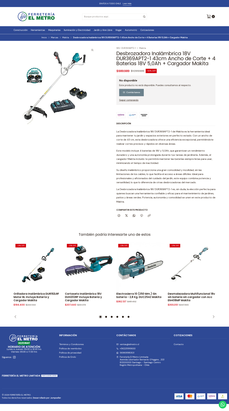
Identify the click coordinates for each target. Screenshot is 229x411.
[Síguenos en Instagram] (14, 357)
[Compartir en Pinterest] (141, 216)
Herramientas (38, 30)
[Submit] (144, 17)
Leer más (126, 3)
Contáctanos (133, 92)
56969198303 (127, 352)
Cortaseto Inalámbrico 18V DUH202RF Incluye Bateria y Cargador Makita (83, 297)
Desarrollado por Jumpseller (47, 397)
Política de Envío (67, 356)
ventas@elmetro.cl (129, 344)
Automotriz (131, 30)
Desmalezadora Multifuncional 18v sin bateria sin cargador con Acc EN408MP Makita (191, 297)
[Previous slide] (16, 317)
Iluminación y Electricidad (77, 30)
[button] (100, 317)
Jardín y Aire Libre (103, 30)
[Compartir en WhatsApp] (134, 216)
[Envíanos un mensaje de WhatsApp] (223, 405)
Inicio (44, 37)
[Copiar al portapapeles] (149, 216)
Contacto (179, 344)
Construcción (21, 30)
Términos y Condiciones (71, 344)
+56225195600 (128, 348)
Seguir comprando (128, 100)
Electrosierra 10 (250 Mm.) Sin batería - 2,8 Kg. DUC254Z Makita (138, 295)
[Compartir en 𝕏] (126, 216)
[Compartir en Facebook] (119, 216)
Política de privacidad (70, 352)
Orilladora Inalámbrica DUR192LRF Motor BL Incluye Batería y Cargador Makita (36, 297)
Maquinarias (54, 30)
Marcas (54, 37)
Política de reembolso (70, 348)
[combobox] (114, 17)
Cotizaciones (147, 30)
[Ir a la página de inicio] (36, 16)
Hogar (119, 30)
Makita (65, 37)
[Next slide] (213, 317)
